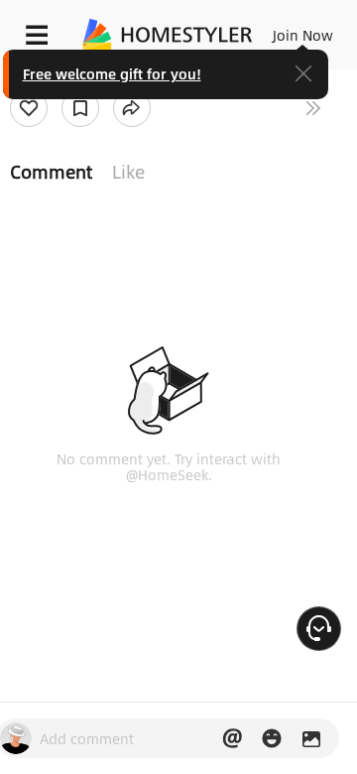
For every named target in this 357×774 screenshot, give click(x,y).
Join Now (303, 35)
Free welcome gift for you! (112, 73)
